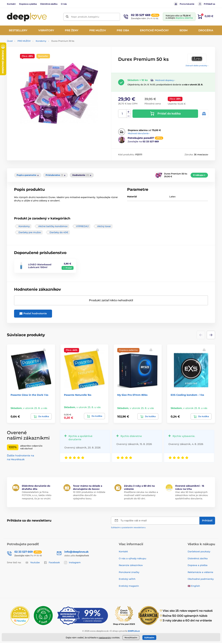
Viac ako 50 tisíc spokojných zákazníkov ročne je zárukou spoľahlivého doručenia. (191, 495)
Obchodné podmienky (201, 579)
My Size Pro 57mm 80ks (132, 394)
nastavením (105, 637)
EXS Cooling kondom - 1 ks (187, 394)
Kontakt (11, 4)
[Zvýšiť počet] (128, 112)
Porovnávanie (187, 4)
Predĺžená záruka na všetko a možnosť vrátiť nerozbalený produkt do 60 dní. (141, 495)
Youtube (35, 562)
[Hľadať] (67, 17)
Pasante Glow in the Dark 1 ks (29, 394)
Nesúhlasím (131, 637)
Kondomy (41, 41)
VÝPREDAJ (82, 226)
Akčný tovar (104, 226)
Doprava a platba (28, 4)
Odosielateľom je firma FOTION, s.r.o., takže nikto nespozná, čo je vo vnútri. (36, 495)
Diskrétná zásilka (198, 558)
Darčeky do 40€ (59, 232)
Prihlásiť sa (209, 4)
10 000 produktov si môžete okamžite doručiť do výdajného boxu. (89, 495)
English (195, 585)
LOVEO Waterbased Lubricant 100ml (39, 266)
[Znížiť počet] (128, 116)
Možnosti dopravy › (165, 80)
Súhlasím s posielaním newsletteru (128, 527)
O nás (64, 4)
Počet (122, 114)
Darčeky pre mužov (30, 232)
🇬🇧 (189, 585)
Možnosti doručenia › (139, 133)
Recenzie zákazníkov (131, 565)
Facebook (54, 562)
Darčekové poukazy (199, 551)
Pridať (69, 268)
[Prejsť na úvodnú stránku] (27, 17)
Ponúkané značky (129, 572)
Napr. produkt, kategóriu (85, 16)
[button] (211, 335)
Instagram (75, 562)
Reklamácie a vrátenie (200, 572)
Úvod (9, 41)
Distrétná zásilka (48, 4)
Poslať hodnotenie (35, 313)
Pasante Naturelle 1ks (77, 394)
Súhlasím (149, 637)
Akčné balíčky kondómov (52, 226)
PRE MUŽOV (24, 41)
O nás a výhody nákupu (132, 558)
